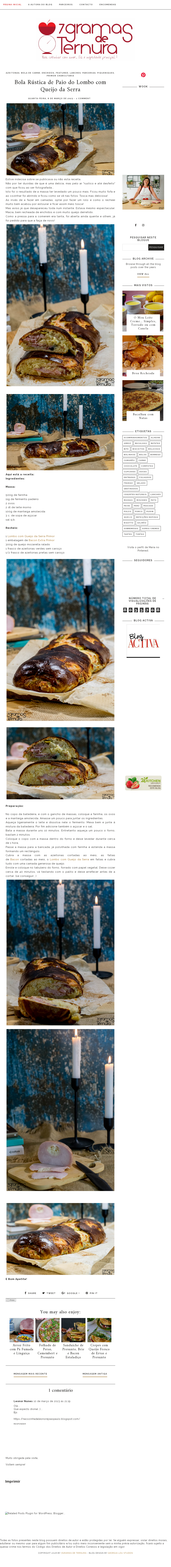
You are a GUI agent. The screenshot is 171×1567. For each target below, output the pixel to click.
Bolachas (154, 449)
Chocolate (130, 466)
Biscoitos (138, 449)
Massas (128, 500)
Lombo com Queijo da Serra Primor (31, 536)
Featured (62, 73)
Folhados (145, 477)
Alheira (155, 437)
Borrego (155, 455)
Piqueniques (105, 73)
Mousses (142, 500)
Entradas (129, 477)
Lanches (75, 73)
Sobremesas (131, 528)
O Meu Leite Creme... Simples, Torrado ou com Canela (143, 323)
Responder (20, 1424)
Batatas (155, 443)
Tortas (140, 534)
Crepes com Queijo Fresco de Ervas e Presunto (99, 1351)
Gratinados (131, 489)
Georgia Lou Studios (120, 1553)
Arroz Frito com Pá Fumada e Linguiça (21, 1349)
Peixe (127, 506)
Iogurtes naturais (135, 494)
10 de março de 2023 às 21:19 (52, 1401)
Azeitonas (13, 73)
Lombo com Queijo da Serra (69, 859)
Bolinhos (129, 455)
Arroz (127, 443)
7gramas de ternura (74, 1553)
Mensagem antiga (95, 1374)
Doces (143, 472)
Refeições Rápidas (147, 517)
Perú (137, 506)
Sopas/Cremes (150, 528)
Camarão (129, 460)
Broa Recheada (143, 373)
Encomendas (108, 5)
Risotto (128, 523)
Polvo (127, 511)
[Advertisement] (143, 717)
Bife (126, 449)
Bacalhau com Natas (143, 416)
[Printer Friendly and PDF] (11, 1300)
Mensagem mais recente (30, 1374)
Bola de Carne (30, 73)
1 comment (83, 98)
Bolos (143, 455)
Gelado (141, 483)
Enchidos (48, 73)
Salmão (141, 523)
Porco (139, 511)
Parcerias (89, 73)
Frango (128, 483)
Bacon (14, 859)
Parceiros (66, 5)
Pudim (150, 511)
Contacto (86, 5)
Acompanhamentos (135, 437)
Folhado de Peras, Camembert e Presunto (48, 1351)
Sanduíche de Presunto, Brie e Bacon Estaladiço (73, 1351)
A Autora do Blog (40, 5)
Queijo (128, 517)
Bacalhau (141, 443)
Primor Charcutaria (60, 76)
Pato (153, 500)
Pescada (148, 506)
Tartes (128, 534)
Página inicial (12, 5)
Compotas (147, 466)
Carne (142, 460)
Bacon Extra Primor (42, 540)
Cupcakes (130, 472)
